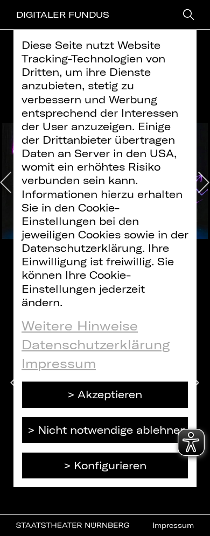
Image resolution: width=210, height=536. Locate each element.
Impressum (59, 363)
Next (204, 182)
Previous (6, 182)
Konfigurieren (110, 465)
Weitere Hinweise (80, 325)
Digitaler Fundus (62, 14)
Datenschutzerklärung (96, 344)
